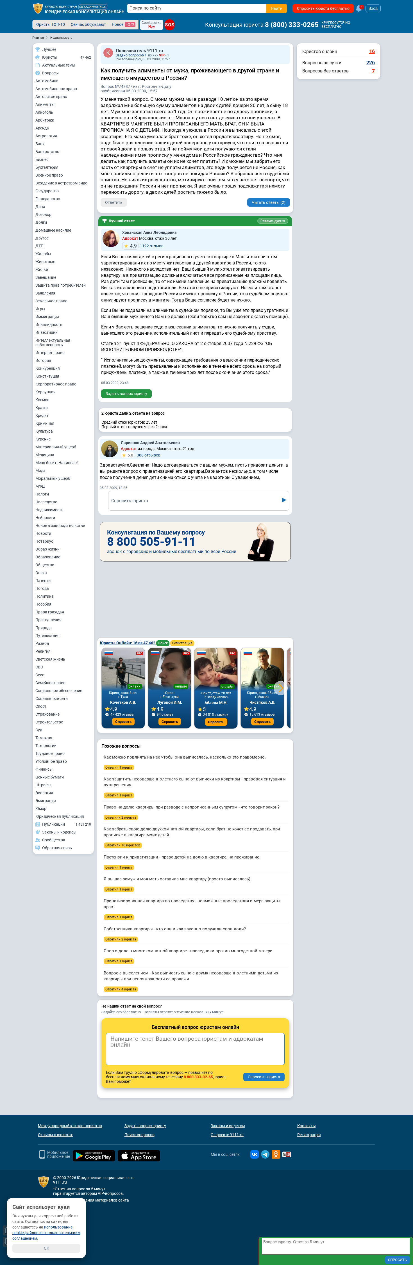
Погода (42, 588)
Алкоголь (44, 112)
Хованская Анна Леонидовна (149, 232)
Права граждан (49, 612)
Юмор (40, 808)
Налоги (42, 494)
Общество (44, 565)
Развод (42, 643)
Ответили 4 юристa (120, 989)
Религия (43, 651)
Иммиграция (47, 316)
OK (46, 1248)
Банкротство (47, 151)
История (43, 360)
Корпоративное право (55, 384)
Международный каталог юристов (70, 1126)
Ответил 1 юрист (118, 767)
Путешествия (47, 635)
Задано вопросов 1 (131, 55)
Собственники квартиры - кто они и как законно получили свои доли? (175, 928)
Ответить (113, 202)
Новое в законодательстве (60, 525)
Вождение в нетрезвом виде (61, 183)
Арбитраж (44, 120)
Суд (38, 730)
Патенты (43, 580)
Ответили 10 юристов (122, 845)
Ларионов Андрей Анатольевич (150, 442)
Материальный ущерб (55, 447)
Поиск (163, 643)
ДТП (39, 246)
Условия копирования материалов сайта (91, 1200)
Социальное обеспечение (58, 690)
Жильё (41, 269)
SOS (169, 25)
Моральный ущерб (52, 478)
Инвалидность (48, 324)
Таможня (43, 738)
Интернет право (50, 352)
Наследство (46, 502)
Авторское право (51, 96)
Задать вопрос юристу (126, 393)
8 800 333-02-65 (198, 1077)
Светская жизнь (50, 659)
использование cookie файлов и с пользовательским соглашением (46, 1233)
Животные (45, 261)
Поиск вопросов (139, 1134)
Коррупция (45, 392)
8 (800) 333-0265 (292, 25)
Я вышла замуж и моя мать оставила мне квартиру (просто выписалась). (177, 879)
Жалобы (43, 254)
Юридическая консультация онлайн (84, 12)
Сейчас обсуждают (88, 24)
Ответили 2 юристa (120, 817)
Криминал (44, 423)
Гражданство (47, 199)
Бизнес (41, 159)
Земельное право (51, 301)
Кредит (42, 415)
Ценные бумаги (49, 777)
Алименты (45, 104)
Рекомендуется (272, 221)
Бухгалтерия (46, 167)
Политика (44, 596)
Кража (41, 407)
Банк (40, 143)
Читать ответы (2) (268, 202)
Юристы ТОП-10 (50, 24)
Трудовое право (50, 753)
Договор (43, 214)
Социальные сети (51, 698)
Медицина (44, 455)
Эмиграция (45, 800)
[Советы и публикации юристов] (38, 8)
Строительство (49, 722)
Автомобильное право (56, 88)
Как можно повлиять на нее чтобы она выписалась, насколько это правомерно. (185, 757)
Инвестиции (46, 332)
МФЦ (40, 486)
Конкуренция (47, 368)
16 (372, 51)
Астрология (46, 136)
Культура (44, 431)
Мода (40, 470)
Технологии (45, 745)
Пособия (43, 604)
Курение (43, 439)
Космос (42, 400)
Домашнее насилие (53, 230)
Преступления (48, 620)
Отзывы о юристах (55, 1134)
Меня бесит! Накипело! (56, 462)
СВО (39, 667)
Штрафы (43, 785)
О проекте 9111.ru (227, 1134)
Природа (43, 627)
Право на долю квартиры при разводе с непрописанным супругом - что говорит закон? (192, 807)
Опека (41, 572)
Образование (47, 557)
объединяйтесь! (92, 7)
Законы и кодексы (228, 1126)
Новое (123, 24)
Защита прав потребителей (60, 285)
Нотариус (44, 541)
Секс (39, 675)
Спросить (123, 722)
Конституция (47, 376)
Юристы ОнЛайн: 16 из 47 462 (128, 643)
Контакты (306, 1126)
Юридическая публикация (59, 816)
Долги (41, 222)
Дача (40, 206)
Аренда (42, 128)
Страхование (47, 714)
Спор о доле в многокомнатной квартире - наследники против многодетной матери (188, 950)
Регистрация (182, 643)
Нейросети (45, 517)
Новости (43, 533)
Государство (47, 191)
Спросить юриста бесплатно (323, 8)
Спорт (40, 706)
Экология (44, 793)
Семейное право (50, 683)
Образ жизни (47, 549)
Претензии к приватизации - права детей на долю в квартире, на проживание (181, 857)
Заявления (45, 293)
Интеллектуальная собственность (52, 342)
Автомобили (46, 81)
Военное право (49, 175)
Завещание (45, 277)
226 (370, 62)
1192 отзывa (147, 246)
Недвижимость (49, 510)
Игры (40, 309)
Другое (42, 238)
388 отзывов (144, 455)
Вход (373, 8)
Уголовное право (51, 761)
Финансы (44, 769)
